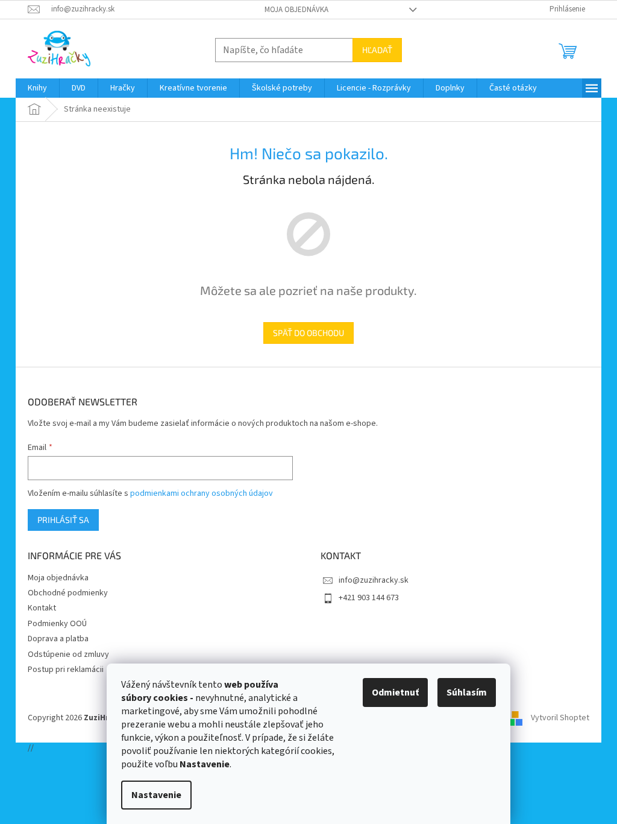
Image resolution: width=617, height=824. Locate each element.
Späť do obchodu (308, 333)
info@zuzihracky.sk (374, 580)
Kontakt (42, 608)
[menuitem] (37, 88)
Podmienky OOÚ (57, 624)
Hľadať (377, 50)
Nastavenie (156, 795)
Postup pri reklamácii (66, 670)
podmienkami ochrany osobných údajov (201, 493)
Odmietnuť (395, 692)
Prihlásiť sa (63, 520)
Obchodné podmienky (68, 593)
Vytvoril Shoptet (560, 718)
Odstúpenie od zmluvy (68, 654)
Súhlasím (466, 692)
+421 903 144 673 (369, 598)
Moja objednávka (296, 9)
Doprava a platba (58, 639)
